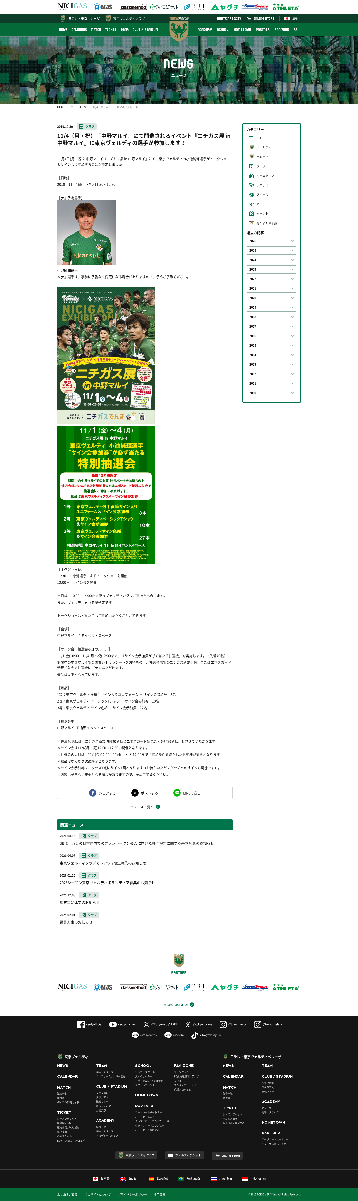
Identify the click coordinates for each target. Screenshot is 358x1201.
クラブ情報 (102, 1093)
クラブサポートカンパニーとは (152, 1121)
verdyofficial (94, 1024)
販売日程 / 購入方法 (68, 1127)
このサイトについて (98, 1194)
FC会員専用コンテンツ (186, 1076)
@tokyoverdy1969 (211, 1035)
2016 (252, 336)
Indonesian (258, 1178)
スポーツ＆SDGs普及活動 (149, 1080)
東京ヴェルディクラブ (129, 18)
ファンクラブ (181, 1072)
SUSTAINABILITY (229, 18)
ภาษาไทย (225, 1178)
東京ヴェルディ (76, 1056)
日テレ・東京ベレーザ (84, 18)
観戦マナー (102, 1101)
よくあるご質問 (67, 1194)
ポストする (149, 792)
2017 (252, 326)
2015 (252, 345)
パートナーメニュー (146, 1116)
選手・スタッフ (104, 1072)
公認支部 (101, 1110)
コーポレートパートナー (148, 1112)
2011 (252, 383)
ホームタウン (265, 176)
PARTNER (262, 29)
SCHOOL (223, 29)
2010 (252, 393)
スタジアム (102, 1097)
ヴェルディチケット (188, 1155)
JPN (295, 18)
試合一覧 (62, 1093)
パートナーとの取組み (147, 1130)
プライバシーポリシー (132, 1194)
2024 (252, 260)
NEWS (63, 29)
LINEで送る (192, 792)
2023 (252, 269)
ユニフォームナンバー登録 (110, 1076)
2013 (252, 364)
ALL (259, 138)
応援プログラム (182, 1089)
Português (193, 1178)
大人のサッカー (143, 1076)
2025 (252, 250)
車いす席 (62, 1132)
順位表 (61, 1098)
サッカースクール (145, 1072)
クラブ (89, 126)
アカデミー (264, 185)
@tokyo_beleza (202, 1024)
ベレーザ (262, 157)
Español (162, 1178)
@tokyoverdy (148, 1035)
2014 (252, 355)
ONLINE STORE (264, 18)
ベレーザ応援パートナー (275, 1144)
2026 (252, 241)
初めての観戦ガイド (68, 1102)
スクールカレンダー (146, 1085)
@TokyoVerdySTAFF (164, 1024)
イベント (262, 213)
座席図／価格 (230, 1118)
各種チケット (64, 1136)
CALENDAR (79, 29)
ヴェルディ (264, 147)
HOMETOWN (242, 29)
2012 (252, 374)
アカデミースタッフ (107, 1135)
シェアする (107, 792)
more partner (176, 1004)
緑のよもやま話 (267, 223)
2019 (252, 307)
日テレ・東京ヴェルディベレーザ (255, 1056)
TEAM (125, 29)
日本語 (105, 1178)
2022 (252, 279)
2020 (252, 298)
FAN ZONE (282, 29)
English (133, 1178)
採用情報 (159, 1194)
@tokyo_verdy (237, 1024)
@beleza (178, 1035)
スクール (262, 195)
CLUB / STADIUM (145, 29)
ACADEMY (205, 29)
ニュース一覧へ (142, 806)
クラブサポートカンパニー (149, 1125)
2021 (252, 288)
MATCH (96, 29)
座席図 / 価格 (64, 1123)
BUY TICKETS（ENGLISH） (72, 1140)
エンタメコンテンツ (185, 1085)
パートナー (264, 204)
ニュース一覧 (79, 107)
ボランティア (103, 1106)
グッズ (177, 1080)
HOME (61, 107)
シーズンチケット (67, 1118)
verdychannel (126, 1024)
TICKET (110, 29)
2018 (252, 317)
